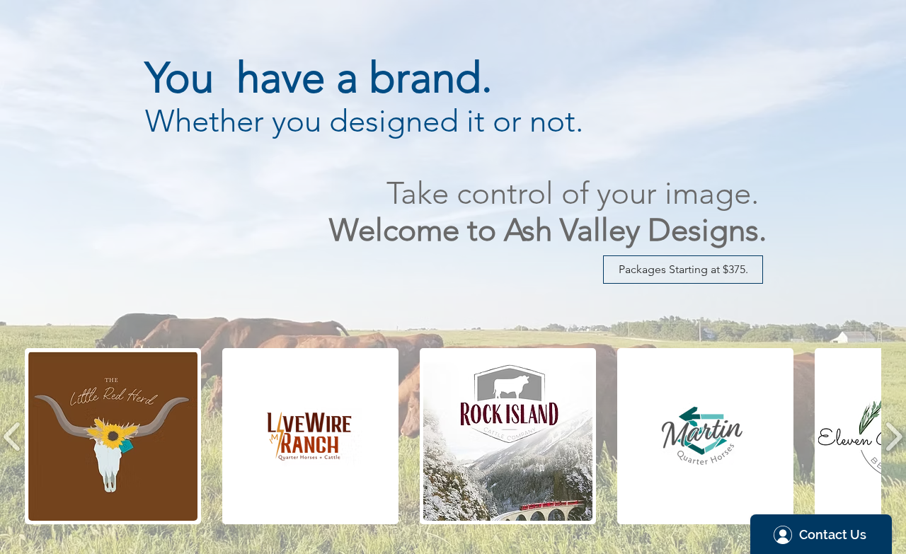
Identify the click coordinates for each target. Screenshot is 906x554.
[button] (683, 269)
